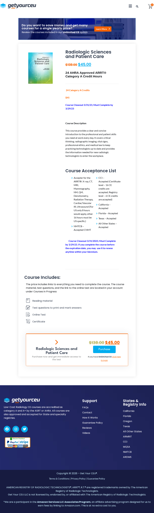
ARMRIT (127, 436)
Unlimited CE (105, 356)
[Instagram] (15, 429)
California (128, 411)
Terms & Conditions (59, 478)
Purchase (104, 349)
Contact (87, 412)
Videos (86, 433)
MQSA (126, 447)
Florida (127, 416)
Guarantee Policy (92, 422)
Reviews (87, 428)
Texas (126, 426)
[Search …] (137, 6)
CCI (125, 441)
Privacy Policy (78, 478)
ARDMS (127, 457)
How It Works (90, 417)
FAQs (85, 407)
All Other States (132, 431)
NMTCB (127, 452)
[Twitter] (24, 429)
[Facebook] (7, 429)
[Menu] (130, 6)
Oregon (127, 421)
